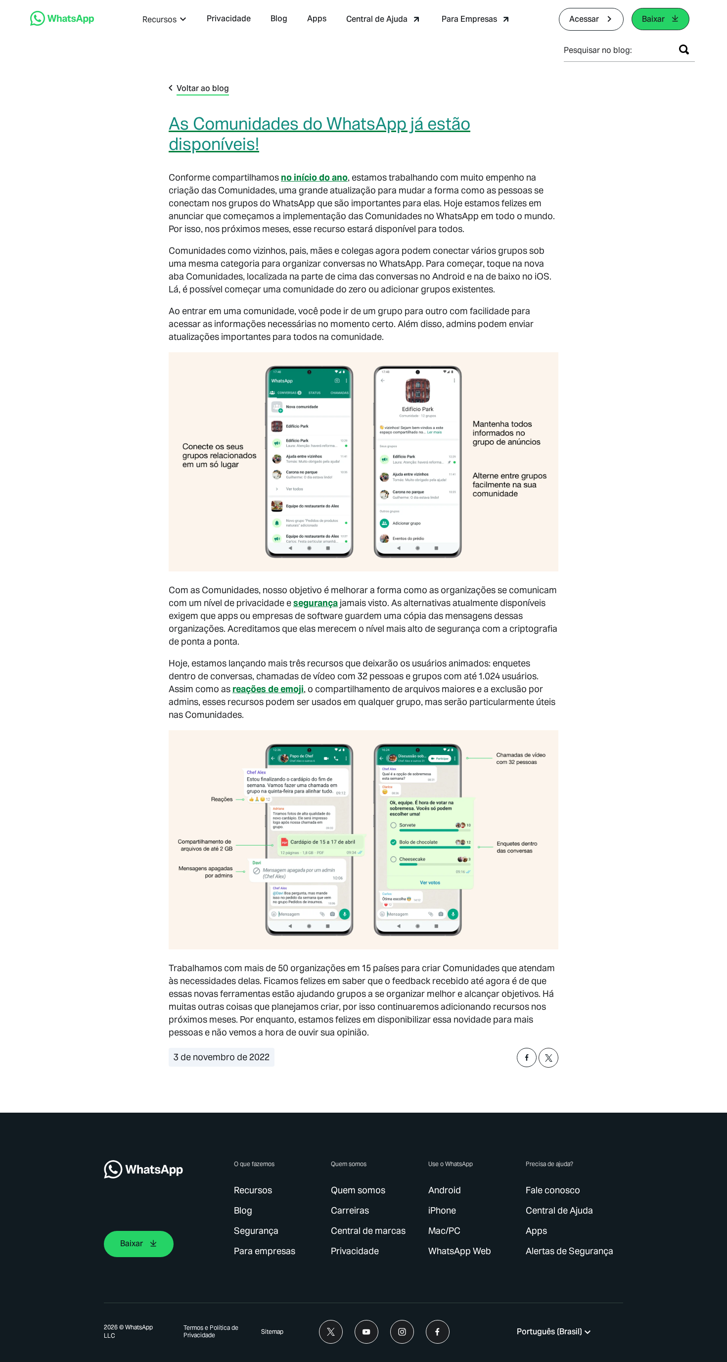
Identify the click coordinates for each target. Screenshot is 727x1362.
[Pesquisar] (684, 49)
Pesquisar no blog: (598, 50)
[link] (62, 23)
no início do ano (314, 177)
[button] (164, 19)
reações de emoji (268, 689)
